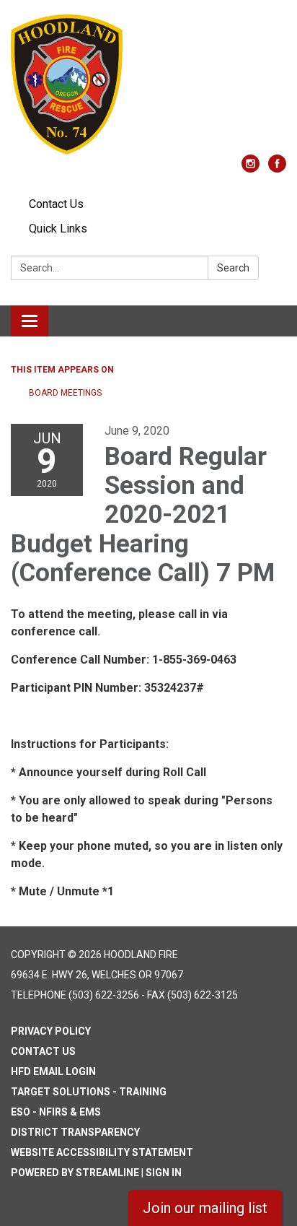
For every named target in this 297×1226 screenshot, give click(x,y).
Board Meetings (65, 393)
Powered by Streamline (75, 1172)
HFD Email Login (53, 1071)
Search (233, 268)
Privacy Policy (51, 1031)
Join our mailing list (205, 1208)
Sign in (164, 1172)
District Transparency (75, 1132)
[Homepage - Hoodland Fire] (148, 84)
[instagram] (250, 168)
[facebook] (277, 168)
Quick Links (58, 228)
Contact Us (56, 204)
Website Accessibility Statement (102, 1152)
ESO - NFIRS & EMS (56, 1112)
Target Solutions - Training (89, 1091)
